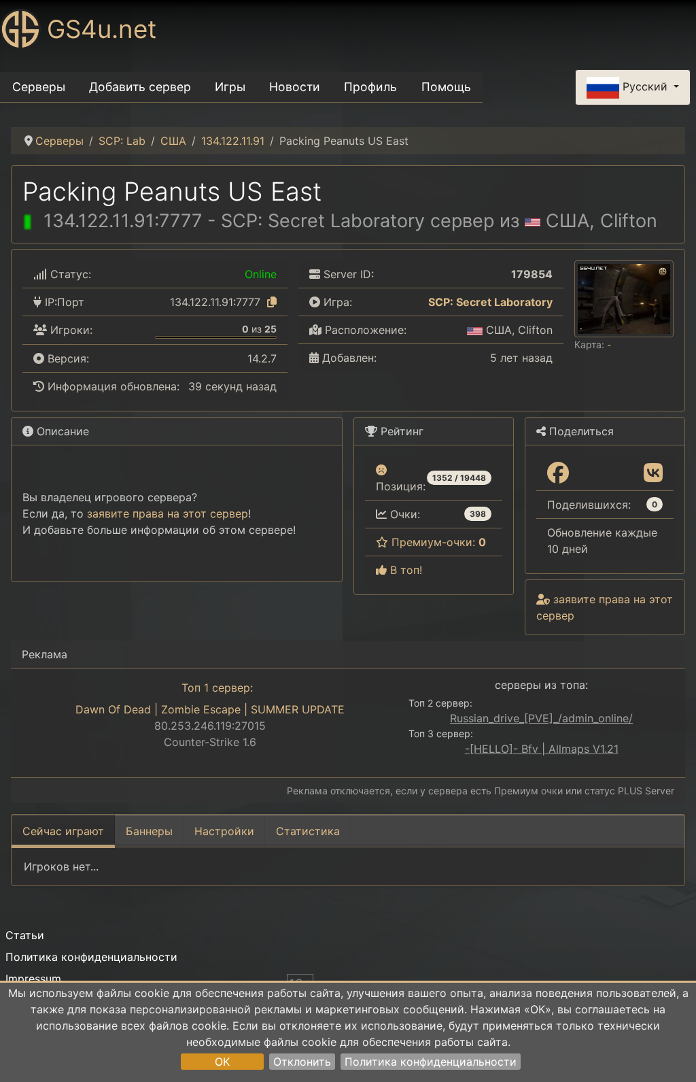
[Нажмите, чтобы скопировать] (272, 302)
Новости (294, 87)
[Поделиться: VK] (653, 473)
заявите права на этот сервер (167, 513)
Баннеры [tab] (149, 831)
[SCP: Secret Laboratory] (419, 302)
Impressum (33, 978)
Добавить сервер (140, 87)
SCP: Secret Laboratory (490, 302)
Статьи (24, 935)
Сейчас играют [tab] (63, 831)
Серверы (38, 87)
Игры (230, 87)
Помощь (446, 87)
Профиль (370, 87)
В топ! (404, 570)
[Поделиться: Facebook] (558, 473)
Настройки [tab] (224, 831)
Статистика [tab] (308, 831)
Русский (645, 86)
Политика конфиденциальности (431, 1061)
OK (222, 1061)
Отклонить (302, 1061)
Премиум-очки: (437, 542)
